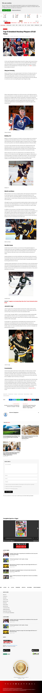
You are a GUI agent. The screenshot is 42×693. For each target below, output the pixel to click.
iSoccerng (29, 587)
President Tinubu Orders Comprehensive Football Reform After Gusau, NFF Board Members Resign (24, 554)
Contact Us (5, 596)
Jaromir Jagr (20, 394)
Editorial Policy (5, 606)
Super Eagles (14, 22)
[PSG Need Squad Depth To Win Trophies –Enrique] (6, 560)
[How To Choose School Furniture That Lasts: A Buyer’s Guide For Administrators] (30, 430)
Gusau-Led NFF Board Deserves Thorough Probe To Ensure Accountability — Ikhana (24, 576)
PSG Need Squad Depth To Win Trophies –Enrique (19, 559)
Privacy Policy (5, 604)
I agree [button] (4, 10)
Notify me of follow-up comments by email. (14, 486)
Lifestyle (23, 587)
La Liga (34, 22)
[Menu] (5, 21)
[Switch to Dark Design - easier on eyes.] (37, 21)
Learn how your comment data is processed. (25, 495)
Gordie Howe (10, 394)
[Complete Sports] (21, 21)
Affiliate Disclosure (6, 609)
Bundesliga (37, 25)
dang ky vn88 (31, 388)
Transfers (18, 587)
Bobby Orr (5, 394)
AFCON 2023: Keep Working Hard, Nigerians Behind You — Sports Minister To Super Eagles (29, 406)
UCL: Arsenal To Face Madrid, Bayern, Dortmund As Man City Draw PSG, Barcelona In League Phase (23, 571)
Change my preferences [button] (16, 10)
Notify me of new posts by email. (11, 488)
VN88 (30, 65)
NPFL (22, 22)
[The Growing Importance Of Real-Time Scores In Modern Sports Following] (11, 430)
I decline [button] (8, 10)
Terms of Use (5, 599)
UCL (28, 22)
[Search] (36, 21)
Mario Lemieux (26, 394)
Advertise (4, 597)
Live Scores (7, 22)
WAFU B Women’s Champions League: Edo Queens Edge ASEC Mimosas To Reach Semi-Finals (23, 565)
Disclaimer (5, 602)
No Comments (22, 36)
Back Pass (5, 29)
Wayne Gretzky (6, 395)
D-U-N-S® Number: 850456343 (8, 612)
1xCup (19, 22)
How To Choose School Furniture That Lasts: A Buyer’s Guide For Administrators (30, 437)
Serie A (38, 22)
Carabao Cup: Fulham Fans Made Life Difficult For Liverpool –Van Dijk (11, 406)
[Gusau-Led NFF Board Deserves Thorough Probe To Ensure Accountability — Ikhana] (6, 577)
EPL (31, 22)
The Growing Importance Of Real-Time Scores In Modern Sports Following (11, 437)
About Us (4, 594)
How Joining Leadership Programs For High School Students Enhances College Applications (11, 453)
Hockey (15, 394)
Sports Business (37, 587)
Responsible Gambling (7, 611)
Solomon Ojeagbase (13, 412)
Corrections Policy (6, 607)
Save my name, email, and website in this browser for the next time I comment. (20, 484)
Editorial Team (5, 601)
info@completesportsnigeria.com (12, 645)
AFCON (25, 22)
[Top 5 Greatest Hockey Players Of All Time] (19, 55)
